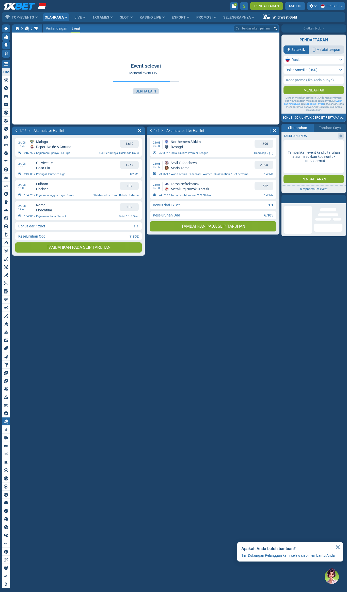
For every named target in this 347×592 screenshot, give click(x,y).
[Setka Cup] (36, 28)
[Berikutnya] (29, 131)
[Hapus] (140, 131)
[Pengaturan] (313, 6)
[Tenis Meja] (27, 28)
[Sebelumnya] (16, 131)
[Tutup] (342, 199)
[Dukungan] (332, 577)
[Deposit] (244, 6)
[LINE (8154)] (17, 28)
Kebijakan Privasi (314, 103)
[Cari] (275, 28)
